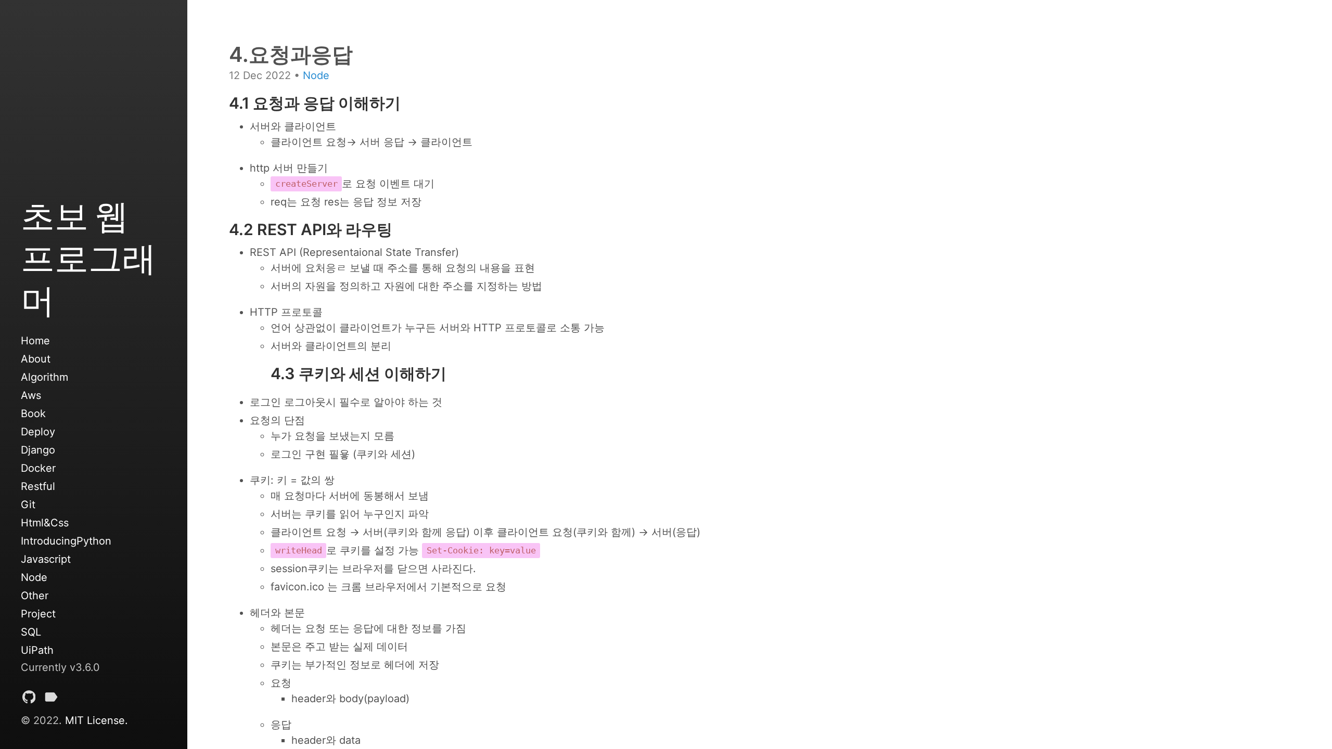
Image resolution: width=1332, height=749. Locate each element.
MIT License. (96, 720)
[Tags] (51, 699)
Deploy (38, 431)
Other (34, 595)
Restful (38, 486)
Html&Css (45, 522)
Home (35, 340)
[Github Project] (29, 699)
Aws (31, 395)
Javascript (46, 559)
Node (34, 577)
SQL (31, 632)
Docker (38, 468)
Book (33, 413)
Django (38, 450)
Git (28, 504)
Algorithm (44, 377)
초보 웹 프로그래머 (88, 257)
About (35, 359)
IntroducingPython (66, 541)
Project (38, 614)
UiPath (37, 650)
